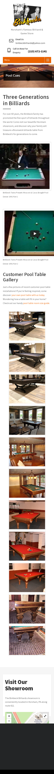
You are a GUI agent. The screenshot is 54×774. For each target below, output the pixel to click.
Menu (7, 59)
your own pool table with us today (28, 295)
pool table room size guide (36, 303)
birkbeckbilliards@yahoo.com (30, 43)
